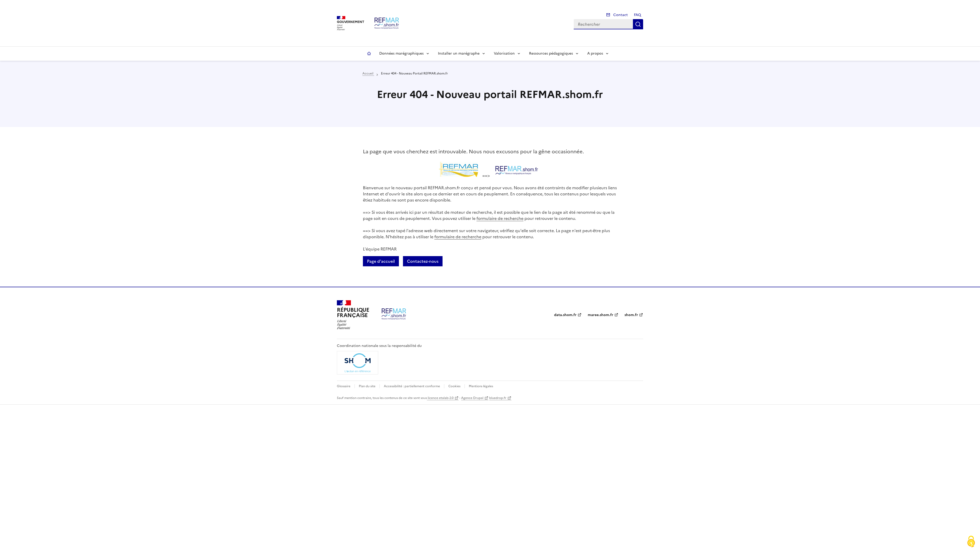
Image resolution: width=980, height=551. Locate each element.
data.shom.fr (565, 315)
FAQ (637, 15)
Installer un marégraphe (459, 53)
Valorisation (504, 53)
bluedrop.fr (497, 398)
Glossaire (343, 386)
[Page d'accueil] (386, 23)
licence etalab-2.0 (440, 398)
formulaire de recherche (499, 218)
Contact (620, 15)
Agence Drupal (472, 398)
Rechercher (638, 24)
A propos (595, 53)
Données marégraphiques (401, 53)
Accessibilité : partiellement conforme (412, 386)
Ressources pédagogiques (551, 53)
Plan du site (367, 386)
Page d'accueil (381, 261)
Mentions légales (481, 386)
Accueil (369, 53)
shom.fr (631, 315)
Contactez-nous (422, 261)
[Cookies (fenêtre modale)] (971, 542)
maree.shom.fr (600, 315)
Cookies (454, 386)
